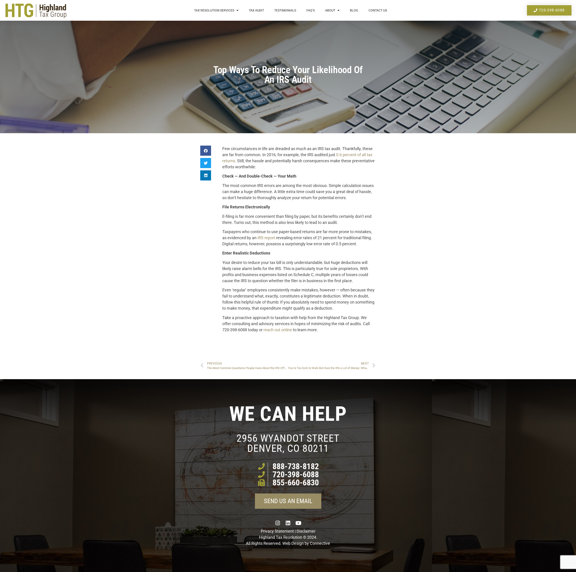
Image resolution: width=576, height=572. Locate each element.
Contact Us (378, 10)
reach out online (277, 329)
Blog (354, 10)
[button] (205, 151)
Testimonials (285, 10)
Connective (320, 543)
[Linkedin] (288, 523)
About (330, 10)
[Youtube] (298, 523)
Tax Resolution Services (214, 10)
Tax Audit (256, 10)
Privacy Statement (277, 531)
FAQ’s (310, 10)
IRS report (266, 237)
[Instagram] (277, 523)
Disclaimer (306, 531)
